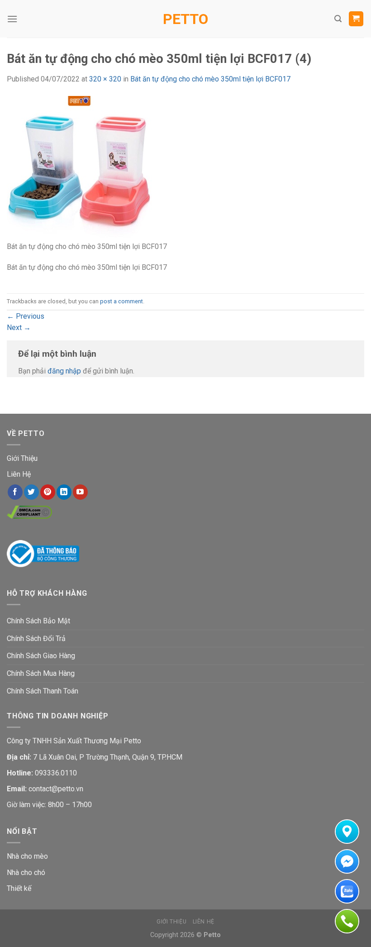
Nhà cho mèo (27, 856)
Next (19, 327)
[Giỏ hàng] (356, 18)
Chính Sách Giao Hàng (41, 655)
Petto (185, 19)
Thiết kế (19, 888)
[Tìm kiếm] (338, 19)
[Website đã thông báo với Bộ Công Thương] (43, 553)
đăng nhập (64, 371)
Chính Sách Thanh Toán (42, 691)
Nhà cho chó (26, 872)
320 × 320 (105, 79)
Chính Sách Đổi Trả (36, 638)
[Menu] (12, 19)
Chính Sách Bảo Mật (38, 621)
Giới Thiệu (22, 458)
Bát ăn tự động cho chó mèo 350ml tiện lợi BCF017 (210, 79)
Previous (25, 316)
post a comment (121, 301)
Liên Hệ (19, 474)
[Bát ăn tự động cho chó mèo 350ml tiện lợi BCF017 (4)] (79, 167)
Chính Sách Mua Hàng (41, 673)
